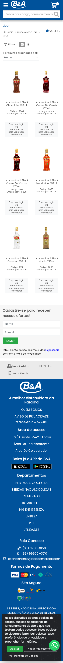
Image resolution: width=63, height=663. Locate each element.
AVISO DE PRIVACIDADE (32, 416)
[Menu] (6, 5)
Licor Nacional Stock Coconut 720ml (16, 260)
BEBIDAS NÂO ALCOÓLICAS (31, 489)
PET (31, 523)
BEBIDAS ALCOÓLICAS (31, 483)
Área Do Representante (31, 444)
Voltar (54, 31)
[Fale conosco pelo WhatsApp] (54, 645)
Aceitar (14, 648)
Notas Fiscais (20, 373)
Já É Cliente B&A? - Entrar (31, 437)
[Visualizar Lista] (28, 44)
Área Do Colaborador (31, 451)
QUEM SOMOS (31, 410)
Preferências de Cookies (23, 656)
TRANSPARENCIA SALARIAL (31, 422)
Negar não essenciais (41, 648)
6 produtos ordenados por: (20, 53)
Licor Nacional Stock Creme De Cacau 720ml (16, 183)
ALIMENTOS (31, 496)
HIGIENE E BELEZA (31, 510)
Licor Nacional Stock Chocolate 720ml (16, 104)
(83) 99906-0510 (33, 553)
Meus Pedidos (20, 366)
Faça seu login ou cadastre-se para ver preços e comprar (16, 129)
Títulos (47, 366)
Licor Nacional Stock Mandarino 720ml (46, 182)
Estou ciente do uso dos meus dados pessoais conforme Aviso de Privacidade (31, 351)
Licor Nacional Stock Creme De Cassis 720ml (46, 105)
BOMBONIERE (31, 503)
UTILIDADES (31, 530)
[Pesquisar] (56, 14)
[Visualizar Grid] (22, 44)
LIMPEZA (31, 516)
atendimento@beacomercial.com (33, 559)
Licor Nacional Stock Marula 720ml (46, 260)
